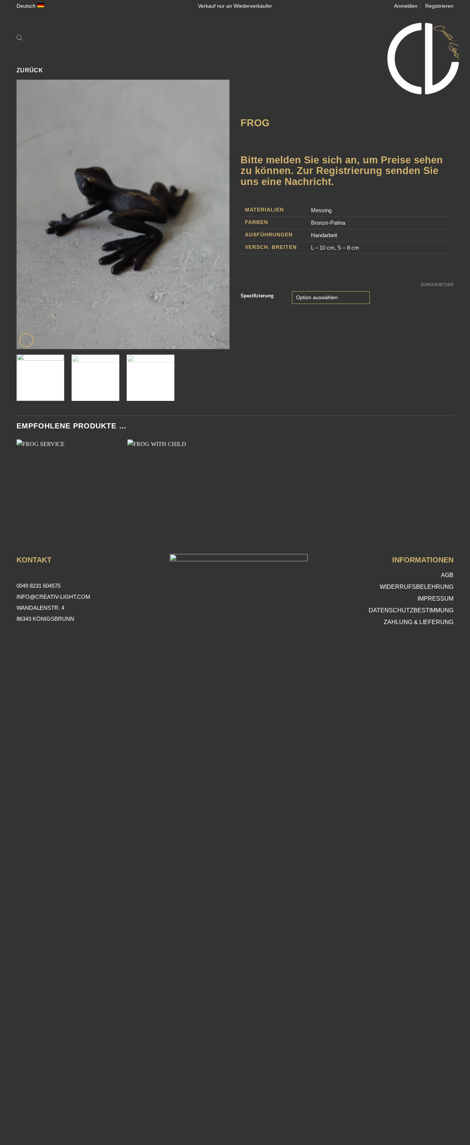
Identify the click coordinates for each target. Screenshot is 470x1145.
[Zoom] (26, 340)
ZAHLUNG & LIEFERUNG (418, 622)
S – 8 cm (348, 247)
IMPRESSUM (435, 598)
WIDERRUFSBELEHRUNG (416, 587)
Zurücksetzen (437, 284)
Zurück (30, 70)
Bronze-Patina (328, 223)
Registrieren (439, 6)
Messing (321, 210)
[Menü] (33, 37)
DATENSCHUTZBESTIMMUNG (411, 610)
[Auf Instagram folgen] (235, 1120)
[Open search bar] (19, 37)
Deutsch (26, 6)
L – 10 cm (323, 247)
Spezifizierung (257, 295)
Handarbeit (324, 235)
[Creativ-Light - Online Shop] (235, 58)
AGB (447, 575)
